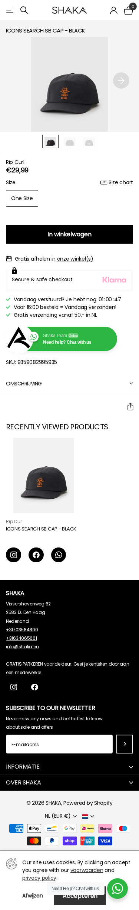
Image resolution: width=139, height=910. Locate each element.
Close (69, 767)
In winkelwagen (70, 234)
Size (69, 182)
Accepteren (80, 896)
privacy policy (39, 878)
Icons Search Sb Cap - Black (41, 529)
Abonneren (124, 744)
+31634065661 (21, 638)
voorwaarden (86, 870)
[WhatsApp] (58, 555)
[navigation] (50, 141)
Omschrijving (24, 383)
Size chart (121, 182)
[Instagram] (13, 555)
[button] (121, 80)
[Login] (114, 10)
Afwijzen (32, 895)
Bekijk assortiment (10, 10)
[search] (24, 10)
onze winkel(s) (75, 258)
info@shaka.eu (22, 646)
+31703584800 (22, 629)
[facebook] (36, 555)
